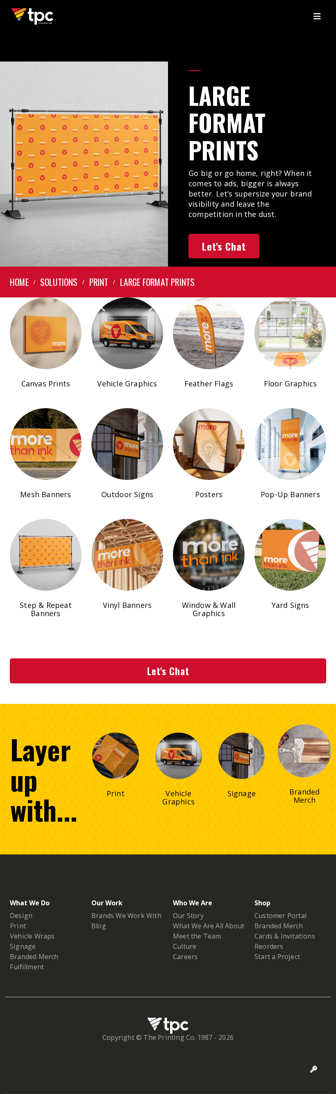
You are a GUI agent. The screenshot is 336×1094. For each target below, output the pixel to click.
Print (18, 925)
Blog (98, 925)
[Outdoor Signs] (127, 444)
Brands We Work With (126, 915)
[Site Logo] (32, 16)
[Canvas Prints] (46, 333)
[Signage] (241, 756)
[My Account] (313, 1069)
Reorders (269, 946)
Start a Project (277, 956)
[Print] (115, 756)
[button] (319, 16)
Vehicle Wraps (32, 936)
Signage (23, 946)
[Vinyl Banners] (127, 555)
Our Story (188, 915)
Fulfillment (27, 966)
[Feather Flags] (209, 333)
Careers (185, 956)
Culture (184, 946)
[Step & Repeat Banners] (46, 555)
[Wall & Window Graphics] (209, 555)
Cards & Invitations (284, 936)
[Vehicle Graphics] (127, 333)
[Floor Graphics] (290, 333)
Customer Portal (280, 915)
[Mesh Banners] (46, 444)
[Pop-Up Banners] (290, 444)
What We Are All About (208, 925)
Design (21, 915)
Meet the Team (197, 936)
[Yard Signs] (290, 555)
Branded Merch (34, 956)
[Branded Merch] (304, 751)
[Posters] (209, 444)
